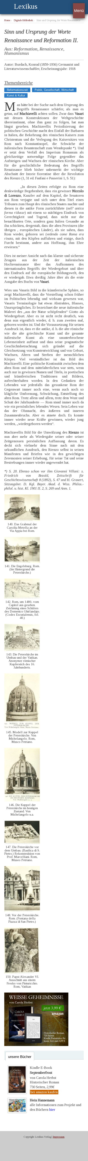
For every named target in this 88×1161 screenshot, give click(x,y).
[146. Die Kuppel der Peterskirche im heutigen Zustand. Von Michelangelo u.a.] (22, 800)
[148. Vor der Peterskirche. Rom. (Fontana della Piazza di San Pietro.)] (22, 911)
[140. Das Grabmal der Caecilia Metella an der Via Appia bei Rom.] (22, 520)
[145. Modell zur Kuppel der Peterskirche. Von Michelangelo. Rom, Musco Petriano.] (22, 728)
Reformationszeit (17, 89)
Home (7, 20)
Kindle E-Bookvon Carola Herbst (43, 1073)
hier (52, 1110)
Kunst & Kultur (16, 95)
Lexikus (25, 6)
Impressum (59, 1136)
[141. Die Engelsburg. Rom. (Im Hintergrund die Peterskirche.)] (22, 562)
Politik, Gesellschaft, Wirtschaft (54, 89)
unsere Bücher (19, 1057)
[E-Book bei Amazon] (36, 1045)
